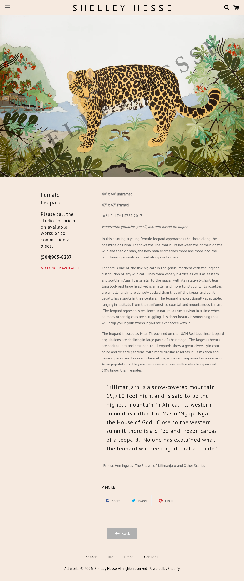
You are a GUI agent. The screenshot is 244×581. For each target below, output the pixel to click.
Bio (110, 556)
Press (129, 556)
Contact (151, 556)
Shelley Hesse (106, 568)
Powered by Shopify (164, 568)
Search (91, 556)
